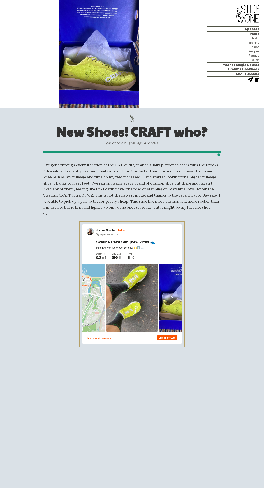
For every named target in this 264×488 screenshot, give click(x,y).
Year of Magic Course (241, 65)
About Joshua (247, 74)
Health (255, 38)
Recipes (253, 51)
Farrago (254, 55)
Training (253, 42)
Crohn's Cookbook (243, 69)
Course (254, 47)
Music (255, 60)
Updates (252, 29)
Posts (254, 34)
